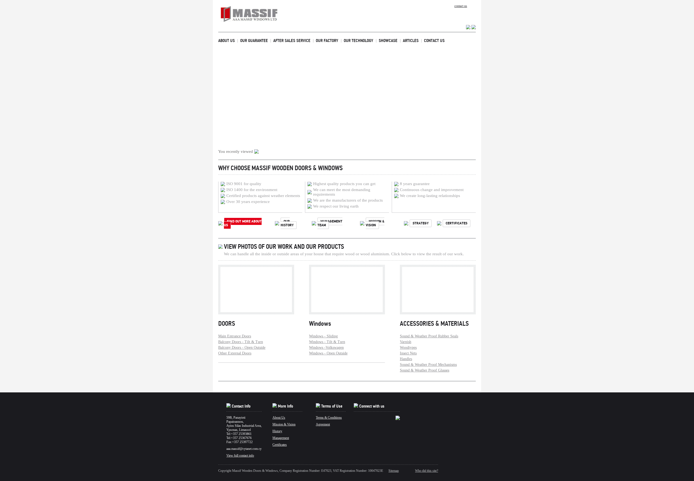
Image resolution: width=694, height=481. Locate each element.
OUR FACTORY (327, 40)
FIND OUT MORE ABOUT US (243, 223)
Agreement (323, 424)
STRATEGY (421, 223)
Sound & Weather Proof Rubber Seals (429, 336)
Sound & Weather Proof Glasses (424, 370)
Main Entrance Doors (234, 336)
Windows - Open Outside (328, 353)
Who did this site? (426, 471)
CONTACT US (434, 40)
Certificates (279, 445)
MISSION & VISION (375, 223)
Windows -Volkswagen (326, 348)
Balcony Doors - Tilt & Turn (240, 342)
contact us (460, 6)
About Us (278, 417)
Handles (406, 359)
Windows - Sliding (323, 336)
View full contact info (240, 455)
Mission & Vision (283, 424)
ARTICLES (411, 40)
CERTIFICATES (456, 223)
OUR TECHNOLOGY (358, 40)
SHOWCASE (388, 40)
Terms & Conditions (329, 417)
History (277, 431)
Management (280, 438)
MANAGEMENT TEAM (329, 223)
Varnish (405, 342)
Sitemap (393, 471)
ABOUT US (226, 40)
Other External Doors (234, 353)
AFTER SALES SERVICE (291, 40)
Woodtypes (408, 348)
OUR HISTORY (287, 223)
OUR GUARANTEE (254, 40)
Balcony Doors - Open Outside (241, 348)
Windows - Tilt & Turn (327, 342)
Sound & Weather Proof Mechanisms (428, 365)
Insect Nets (408, 353)
